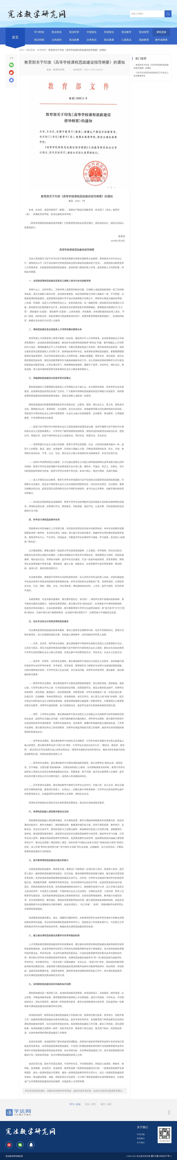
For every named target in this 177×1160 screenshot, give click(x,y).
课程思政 (161, 32)
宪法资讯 (57, 32)
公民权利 (57, 39)
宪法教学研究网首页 (14, 1156)
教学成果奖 (161, 39)
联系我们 (141, 1138)
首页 (15, 37)
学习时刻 (39, 32)
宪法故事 (74, 39)
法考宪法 (92, 39)
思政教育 (144, 39)
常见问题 (141, 1134)
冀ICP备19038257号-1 (161, 1156)
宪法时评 (74, 32)
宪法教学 (126, 32)
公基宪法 (126, 39)
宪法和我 (39, 39)
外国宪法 (109, 32)
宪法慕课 (109, 39)
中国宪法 (92, 32)
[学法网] (21, 1112)
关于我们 (141, 1143)
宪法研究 (144, 32)
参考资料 (41, 50)
